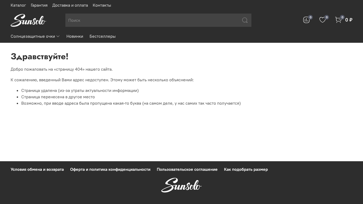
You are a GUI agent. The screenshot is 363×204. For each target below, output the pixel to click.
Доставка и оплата (70, 5)
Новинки (74, 36)
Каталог (18, 5)
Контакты (102, 5)
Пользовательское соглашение (187, 169)
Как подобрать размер (246, 169)
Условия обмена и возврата (37, 169)
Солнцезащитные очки (33, 36)
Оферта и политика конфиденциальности (110, 169)
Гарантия (39, 5)
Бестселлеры (103, 36)
